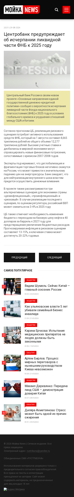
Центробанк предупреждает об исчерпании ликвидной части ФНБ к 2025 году (34, 40)
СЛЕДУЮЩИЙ (54, 256)
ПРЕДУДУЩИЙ (19, 256)
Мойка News (22, 9)
